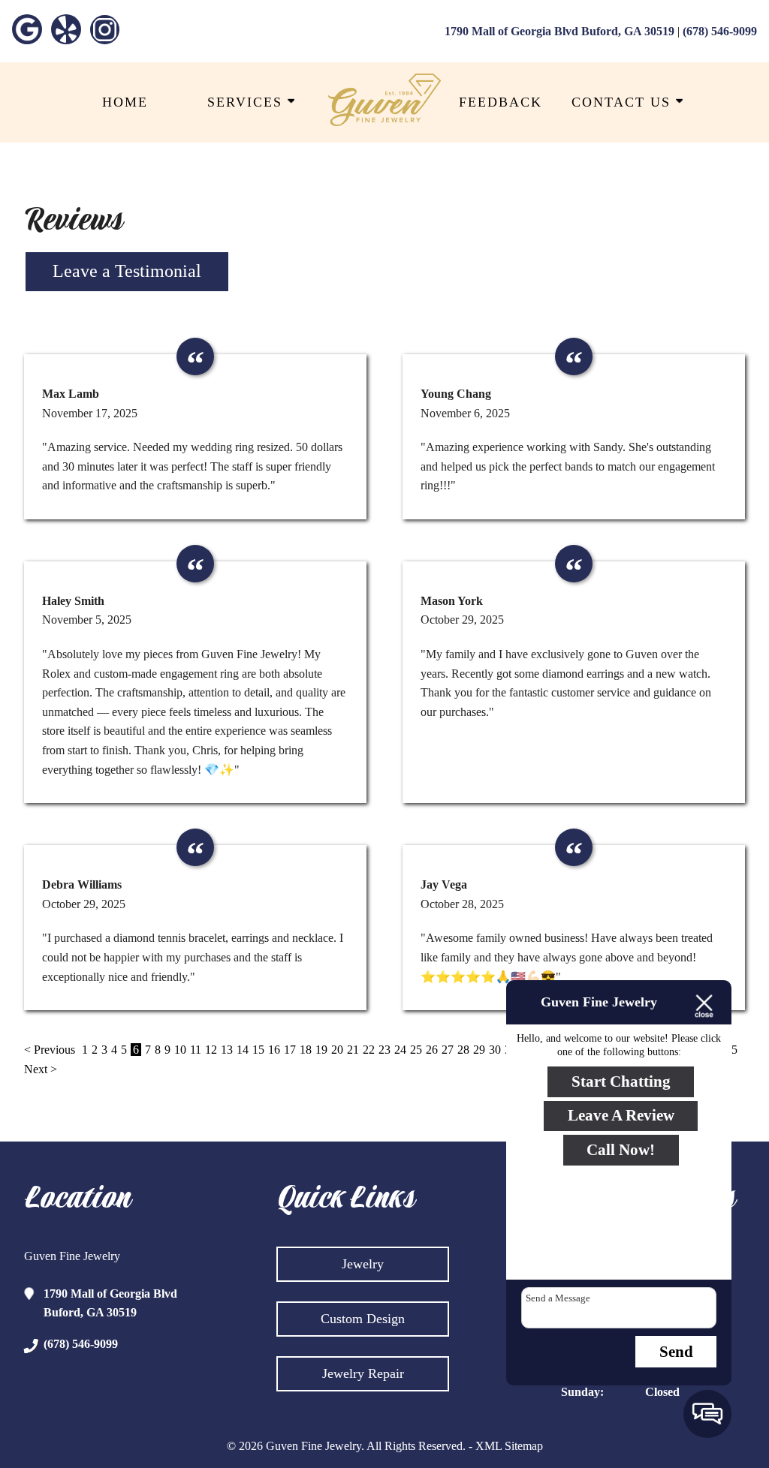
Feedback (500, 102)
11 (195, 1049)
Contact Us (623, 102)
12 (211, 1049)
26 (432, 1049)
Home (125, 102)
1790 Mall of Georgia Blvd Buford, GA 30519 (559, 31)
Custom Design (363, 1318)
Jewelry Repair (363, 1373)
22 (369, 1049)
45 (731, 1049)
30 (495, 1049)
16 (274, 1049)
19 (321, 1049)
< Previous (51, 1049)
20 (337, 1049)
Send (676, 1352)
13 (227, 1049)
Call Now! (621, 1150)
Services (247, 102)
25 (416, 1049)
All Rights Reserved (414, 1445)
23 (384, 1049)
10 (180, 1049)
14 (243, 1049)
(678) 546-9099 (720, 31)
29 (479, 1049)
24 (400, 1049)
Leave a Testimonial (127, 271)
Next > (40, 1069)
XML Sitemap (509, 1445)
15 (258, 1049)
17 (290, 1049)
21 (353, 1049)
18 (306, 1049)
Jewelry (363, 1263)
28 (463, 1049)
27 (448, 1049)
